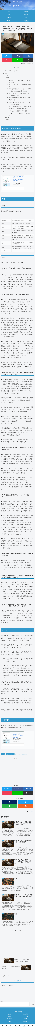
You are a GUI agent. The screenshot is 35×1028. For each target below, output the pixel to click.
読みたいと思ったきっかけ (11, 71)
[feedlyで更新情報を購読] (9, 806)
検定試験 (25, 1014)
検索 (1, 1001)
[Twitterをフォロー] (25, 802)
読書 (4, 754)
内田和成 (18, 754)
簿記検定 (25, 1021)
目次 (15, 67)
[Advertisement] (17, 771)
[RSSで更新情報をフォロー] (25, 806)
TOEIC (9, 1021)
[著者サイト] (9, 802)
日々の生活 (9, 1019)
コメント (7, 117)
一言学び (7, 119)
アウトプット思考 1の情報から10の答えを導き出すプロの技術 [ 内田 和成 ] (18, 178)
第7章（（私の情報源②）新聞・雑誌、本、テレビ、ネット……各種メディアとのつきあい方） (20, 113)
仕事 (9, 1016)
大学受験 (25, 1016)
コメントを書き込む (17, 980)
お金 (9, 1014)
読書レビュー (10, 754)
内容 (6, 73)
